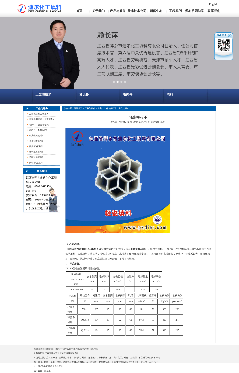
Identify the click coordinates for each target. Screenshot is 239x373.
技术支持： (39, 370)
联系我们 (214, 11)
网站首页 (78, 108)
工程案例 (175, 11)
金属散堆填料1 (36, 141)
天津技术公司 (137, 11)
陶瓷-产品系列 (36, 162)
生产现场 (77, 349)
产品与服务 (118, 11)
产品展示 (69, 349)
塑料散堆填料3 (36, 157)
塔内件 (127, 94)
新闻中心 (156, 11)
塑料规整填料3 (36, 152)
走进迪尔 (42, 349)
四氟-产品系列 (36, 146)
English (213, 4)
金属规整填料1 (36, 135)
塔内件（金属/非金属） (40, 124)
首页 (79, 11)
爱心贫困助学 (194, 11)
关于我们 (98, 11)
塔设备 (84, 94)
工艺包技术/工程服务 (39, 114)
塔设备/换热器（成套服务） (42, 119)
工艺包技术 (43, 94)
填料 (170, 94)
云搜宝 (47, 370)
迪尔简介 (51, 349)
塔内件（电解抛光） (38, 130)
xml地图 (94, 349)
